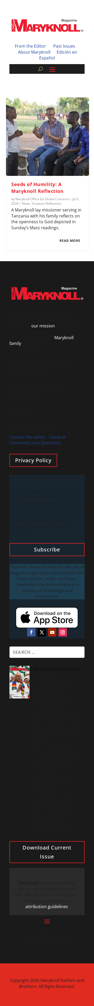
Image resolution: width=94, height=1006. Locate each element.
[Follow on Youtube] (52, 632)
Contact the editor (27, 437)
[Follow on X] (42, 632)
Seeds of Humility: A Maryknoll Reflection (37, 187)
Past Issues (64, 46)
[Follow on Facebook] (31, 632)
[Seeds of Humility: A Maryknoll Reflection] (47, 136)
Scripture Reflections (47, 203)
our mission (43, 326)
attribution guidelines (46, 906)
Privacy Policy (33, 460)
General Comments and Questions (37, 440)
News (26, 203)
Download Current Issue (47, 852)
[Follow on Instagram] (62, 632)
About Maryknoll (34, 52)
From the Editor (30, 46)
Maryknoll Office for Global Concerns (42, 199)
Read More (70, 240)
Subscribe (47, 549)
